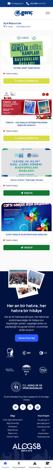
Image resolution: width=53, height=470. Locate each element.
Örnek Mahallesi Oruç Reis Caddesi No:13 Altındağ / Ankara (26, 398)
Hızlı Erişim (43, 415)
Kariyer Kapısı (13, 436)
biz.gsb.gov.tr (43, 420)
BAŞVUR (28, 192)
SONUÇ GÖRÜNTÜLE (28, 80)
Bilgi (12, 415)
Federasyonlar (43, 436)
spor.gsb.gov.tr (43, 423)
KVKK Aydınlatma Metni (13, 420)
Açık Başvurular (23, 26)
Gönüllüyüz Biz (43, 426)
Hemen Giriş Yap (26, 338)
